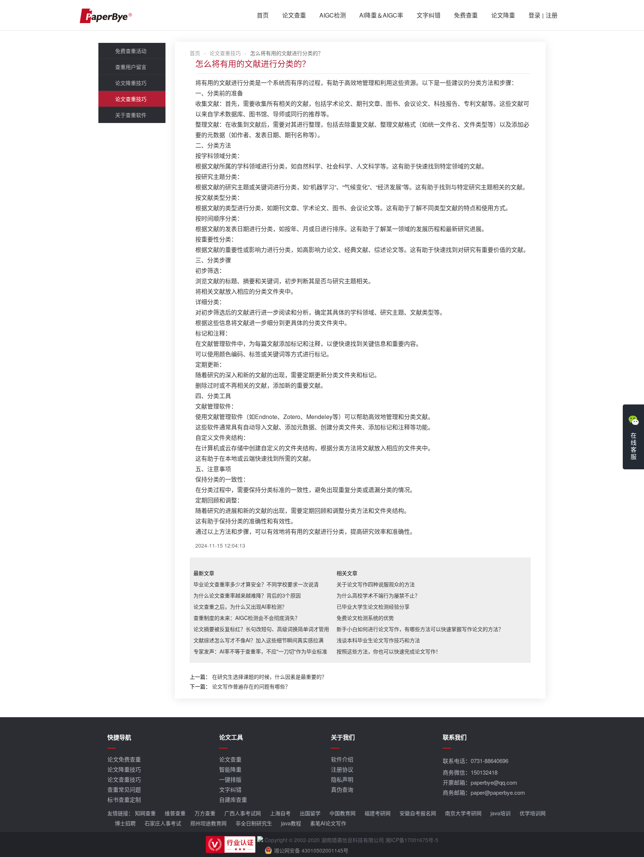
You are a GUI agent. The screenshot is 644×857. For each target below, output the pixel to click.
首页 (263, 15)
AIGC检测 (332, 15)
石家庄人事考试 (163, 823)
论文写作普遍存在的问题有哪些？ (251, 686)
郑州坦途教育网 (208, 823)
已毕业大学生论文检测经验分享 (373, 606)
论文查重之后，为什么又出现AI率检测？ (240, 606)
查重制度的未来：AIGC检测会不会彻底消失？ (246, 617)
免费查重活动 (130, 50)
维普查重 (175, 813)
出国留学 (310, 813)
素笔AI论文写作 (328, 823)
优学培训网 (533, 813)
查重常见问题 (124, 789)
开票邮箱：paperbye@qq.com (480, 782)
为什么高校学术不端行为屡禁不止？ (378, 595)
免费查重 (466, 15)
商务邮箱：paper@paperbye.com (484, 792)
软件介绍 (342, 759)
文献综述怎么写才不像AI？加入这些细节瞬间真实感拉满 (258, 640)
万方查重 (205, 813)
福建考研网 (377, 813)
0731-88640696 (489, 761)
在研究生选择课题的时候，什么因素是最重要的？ (269, 676)
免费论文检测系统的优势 (365, 617)
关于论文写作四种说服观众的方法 (376, 584)
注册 (552, 15)
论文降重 (503, 15)
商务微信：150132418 (470, 772)
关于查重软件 (130, 115)
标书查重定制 (124, 799)
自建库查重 (233, 799)
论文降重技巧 (130, 82)
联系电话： (475, 761)
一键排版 (230, 779)
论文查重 (294, 15)
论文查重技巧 (130, 99)
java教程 (291, 823)
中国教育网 (342, 813)
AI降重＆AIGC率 (381, 15)
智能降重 (230, 769)
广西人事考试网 (242, 813)
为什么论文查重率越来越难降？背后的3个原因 (247, 595)
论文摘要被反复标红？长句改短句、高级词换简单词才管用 (261, 629)
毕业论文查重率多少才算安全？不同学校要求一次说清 (256, 584)
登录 (534, 15)
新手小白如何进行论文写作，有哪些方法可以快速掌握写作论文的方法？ (420, 629)
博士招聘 (125, 823)
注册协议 (342, 769)
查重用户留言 (130, 66)
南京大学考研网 (463, 813)
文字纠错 (429, 15)
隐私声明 (342, 779)
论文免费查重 (124, 759)
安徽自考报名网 (418, 813)
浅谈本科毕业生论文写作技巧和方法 (378, 640)
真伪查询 (342, 789)
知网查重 (145, 813)
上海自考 (280, 813)
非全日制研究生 (254, 823)
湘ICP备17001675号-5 (411, 840)
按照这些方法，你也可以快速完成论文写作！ (389, 651)
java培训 (500, 813)
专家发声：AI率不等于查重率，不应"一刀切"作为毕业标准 (260, 651)
